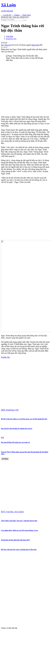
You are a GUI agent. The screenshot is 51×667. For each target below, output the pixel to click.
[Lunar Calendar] (21, 15)
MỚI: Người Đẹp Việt (9, 410)
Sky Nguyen (6, 45)
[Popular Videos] (13, 15)
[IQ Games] (2, 15)
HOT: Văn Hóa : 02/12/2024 (12, 512)
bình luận (35, 45)
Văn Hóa (9, 36)
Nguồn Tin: (5, 357)
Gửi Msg (5, 459)
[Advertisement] (25, 88)
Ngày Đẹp (26, 15)
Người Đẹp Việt (11, 39)
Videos (17, 15)
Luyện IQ (7, 15)
